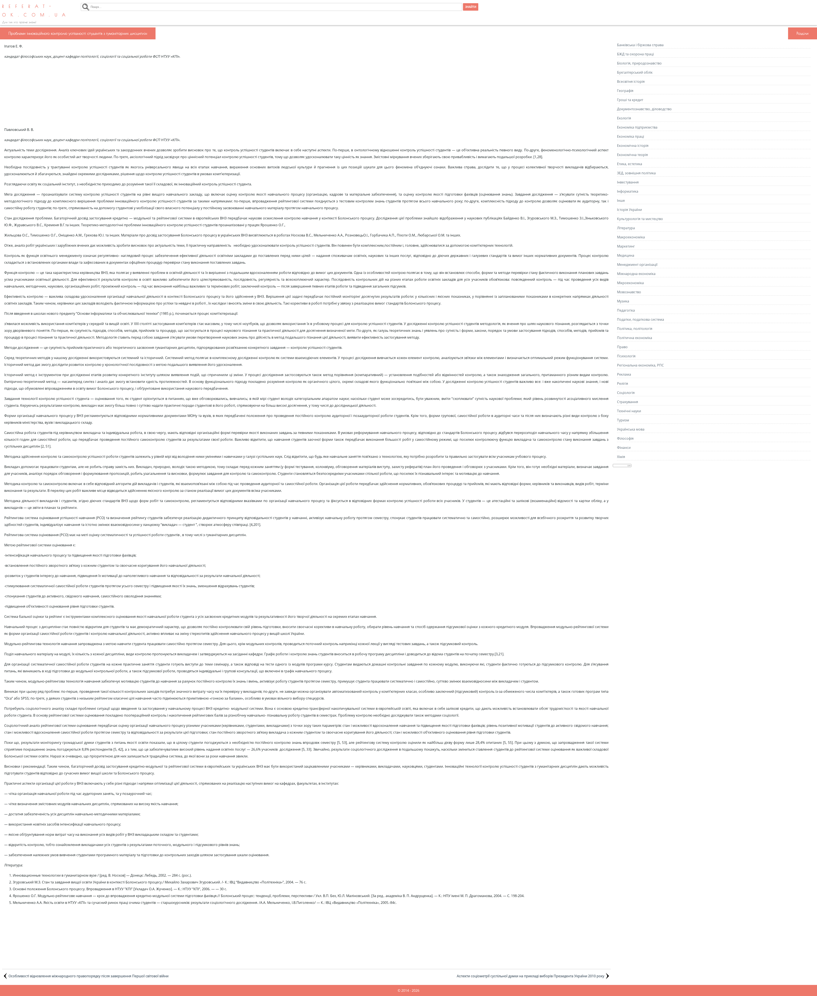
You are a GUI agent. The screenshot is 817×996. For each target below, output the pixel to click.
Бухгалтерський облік (635, 72)
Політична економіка (634, 337)
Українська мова (630, 429)
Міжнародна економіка (636, 273)
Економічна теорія (632, 154)
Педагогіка (626, 310)
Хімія (621, 456)
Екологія (624, 118)
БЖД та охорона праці (635, 54)
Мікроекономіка (630, 282)
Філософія (625, 438)
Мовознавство (629, 292)
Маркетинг (626, 246)
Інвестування (628, 182)
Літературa (626, 228)
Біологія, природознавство (639, 63)
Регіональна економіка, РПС (640, 365)
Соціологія (626, 392)
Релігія (622, 383)
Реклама (624, 374)
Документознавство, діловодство (644, 109)
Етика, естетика (629, 164)
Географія (625, 90)
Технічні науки (629, 411)
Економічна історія (632, 145)
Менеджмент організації (637, 264)
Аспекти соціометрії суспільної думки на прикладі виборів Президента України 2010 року (530, 976)
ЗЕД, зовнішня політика (636, 173)
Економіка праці (630, 136)
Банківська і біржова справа (640, 45)
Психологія (626, 356)
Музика (623, 301)
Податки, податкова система (640, 319)
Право (622, 347)
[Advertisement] (306, 93)
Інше (621, 200)
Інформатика (627, 191)
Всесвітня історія (631, 81)
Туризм (623, 420)
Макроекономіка (631, 237)
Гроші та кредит (630, 99)
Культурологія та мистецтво (640, 218)
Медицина (625, 255)
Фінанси (624, 447)
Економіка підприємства (637, 127)
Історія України (629, 209)
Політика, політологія (634, 328)
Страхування (627, 401)
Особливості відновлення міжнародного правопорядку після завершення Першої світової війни (89, 976)
